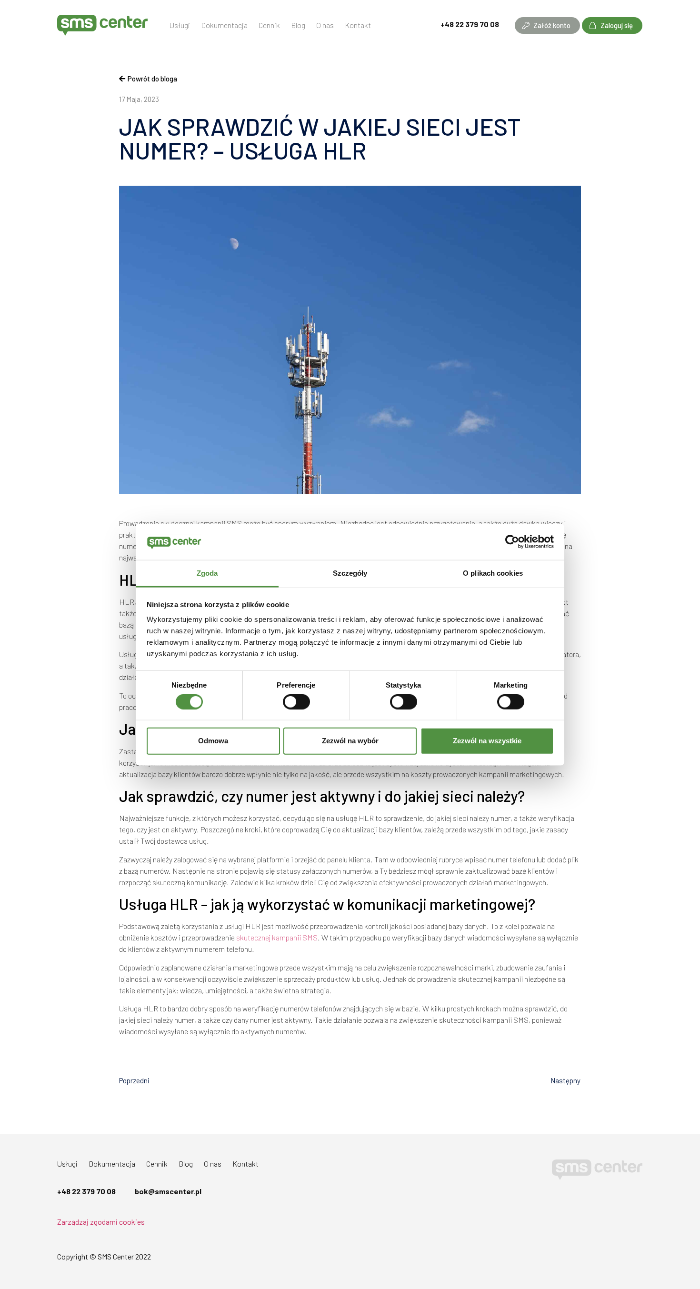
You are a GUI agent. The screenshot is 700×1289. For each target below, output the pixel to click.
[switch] (296, 701)
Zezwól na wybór (350, 741)
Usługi (180, 25)
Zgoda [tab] (207, 573)
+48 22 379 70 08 (469, 24)
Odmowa (213, 741)
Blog (298, 25)
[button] (547, 25)
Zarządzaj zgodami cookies (101, 1221)
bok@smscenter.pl (168, 1191)
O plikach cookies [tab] (493, 573)
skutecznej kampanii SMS (277, 937)
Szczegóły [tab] (350, 573)
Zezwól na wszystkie (487, 741)
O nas (325, 25)
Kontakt (358, 25)
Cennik (269, 25)
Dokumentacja (224, 25)
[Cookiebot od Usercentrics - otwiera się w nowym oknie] (512, 542)
